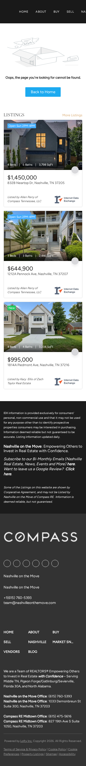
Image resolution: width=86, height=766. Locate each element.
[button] (16, 632)
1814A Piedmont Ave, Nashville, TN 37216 (38, 365)
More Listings (72, 115)
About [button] (41, 11)
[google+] (55, 563)
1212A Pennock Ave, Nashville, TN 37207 (37, 274)
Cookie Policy (57, 749)
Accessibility (67, 754)
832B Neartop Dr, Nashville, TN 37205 (35, 183)
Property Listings (33, 754)
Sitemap (51, 754)
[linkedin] (16, 563)
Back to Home (43, 92)
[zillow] (35, 563)
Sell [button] (70, 11)
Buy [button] (56, 11)
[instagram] (45, 563)
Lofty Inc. (26, 741)
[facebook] (7, 563)
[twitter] (26, 563)
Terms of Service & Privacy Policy (25, 749)
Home (23, 11)
